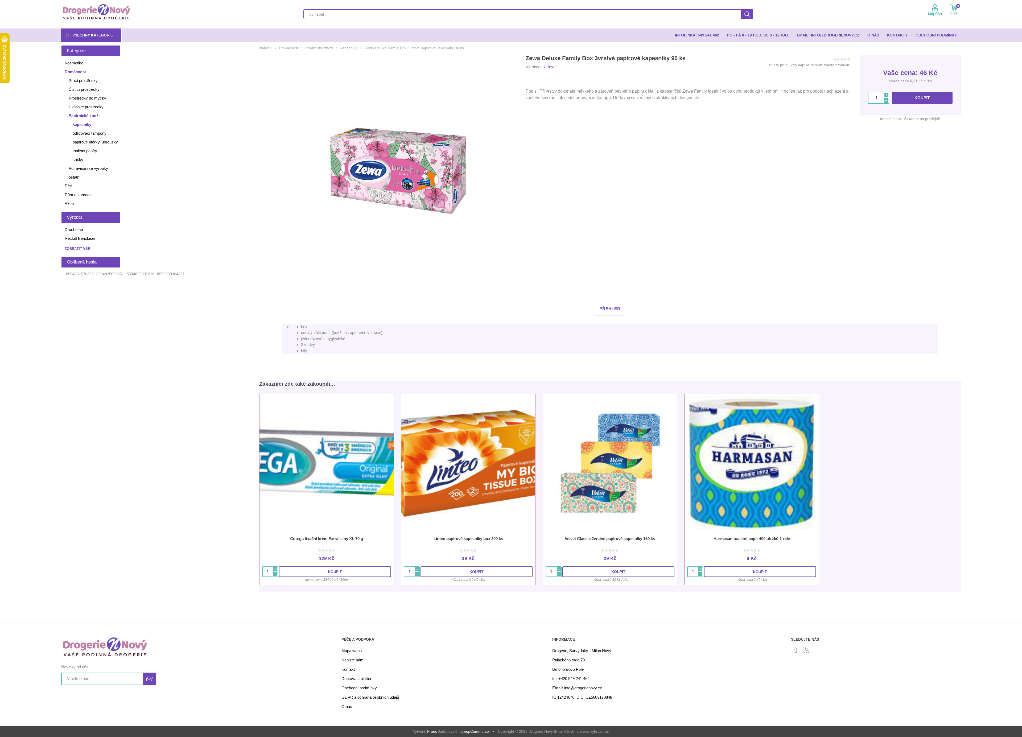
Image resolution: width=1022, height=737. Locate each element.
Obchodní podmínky (359, 688)
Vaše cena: (900, 72)
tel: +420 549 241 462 (571, 678)
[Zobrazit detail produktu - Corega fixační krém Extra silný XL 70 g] (326, 463)
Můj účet (935, 14)
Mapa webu (351, 650)
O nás (346, 706)
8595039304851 (171, 274)
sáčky (78, 159)
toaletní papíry (85, 151)
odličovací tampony (89, 133)
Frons (432, 731)
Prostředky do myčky (87, 98)
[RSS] (806, 649)
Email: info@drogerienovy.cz (577, 688)
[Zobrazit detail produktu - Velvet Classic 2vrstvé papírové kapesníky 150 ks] (610, 463)
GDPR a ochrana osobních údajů (370, 697)
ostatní (74, 177)
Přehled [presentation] (609, 308)
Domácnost (75, 71)
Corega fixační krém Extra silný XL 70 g (326, 538)
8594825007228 (140, 274)
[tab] (609, 308)
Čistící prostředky (84, 89)
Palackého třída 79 (568, 660)
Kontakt (348, 669)
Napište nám (352, 660)
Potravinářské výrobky (88, 168)
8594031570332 (80, 274)
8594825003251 (110, 274)
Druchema (74, 229)
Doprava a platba (356, 678)
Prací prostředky (83, 80)
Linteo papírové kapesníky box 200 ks (468, 538)
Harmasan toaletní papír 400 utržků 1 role (752, 538)
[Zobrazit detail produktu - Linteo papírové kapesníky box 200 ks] (468, 463)
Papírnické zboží (84, 115)
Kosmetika (74, 63)
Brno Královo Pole (568, 669)
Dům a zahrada (78, 194)
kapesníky (82, 124)
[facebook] (796, 649)
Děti (68, 186)
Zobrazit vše (77, 249)
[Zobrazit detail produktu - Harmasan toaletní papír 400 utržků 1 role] (752, 463)
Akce (69, 203)
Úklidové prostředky (86, 107)
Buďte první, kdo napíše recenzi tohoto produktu (809, 65)
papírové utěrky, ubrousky (95, 142)
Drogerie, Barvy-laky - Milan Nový (581, 650)
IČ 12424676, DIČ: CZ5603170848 (582, 697)
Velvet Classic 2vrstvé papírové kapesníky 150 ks (610, 538)
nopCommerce (476, 731)
